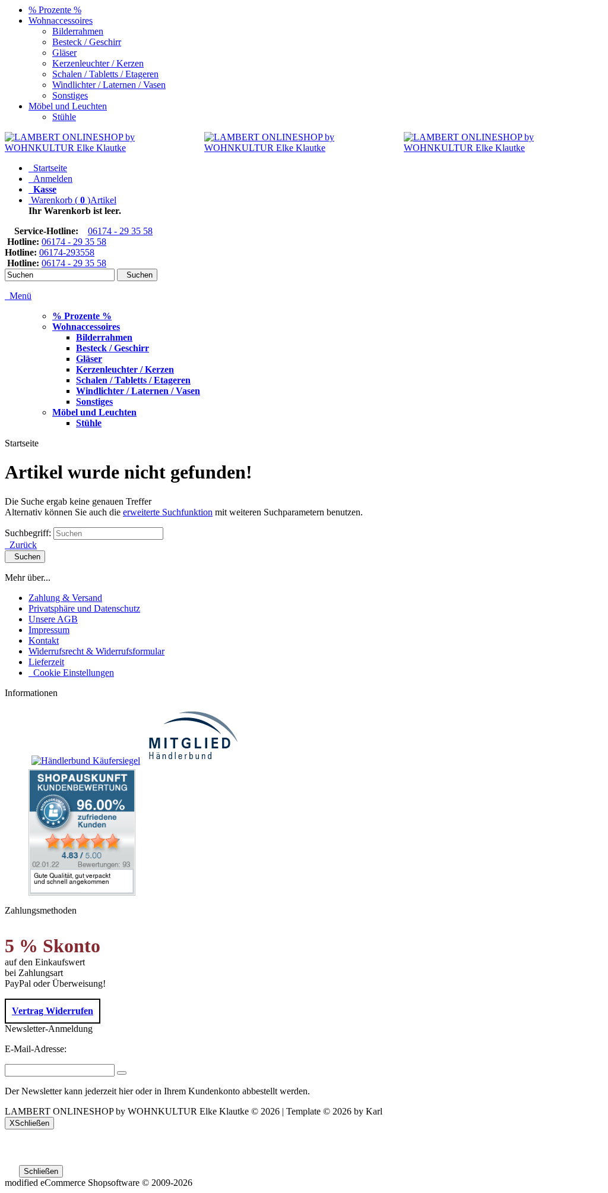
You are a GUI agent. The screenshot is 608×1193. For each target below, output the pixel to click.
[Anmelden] (121, 1073)
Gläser (64, 53)
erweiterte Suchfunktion (168, 512)
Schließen (41, 1171)
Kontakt (43, 640)
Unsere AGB (53, 619)
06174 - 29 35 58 (120, 231)
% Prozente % (54, 10)
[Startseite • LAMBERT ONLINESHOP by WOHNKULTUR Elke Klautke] (104, 148)
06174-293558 (66, 252)
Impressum (48, 630)
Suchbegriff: (28, 533)
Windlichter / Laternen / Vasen (109, 85)
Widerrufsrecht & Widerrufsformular (96, 651)
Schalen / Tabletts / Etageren (105, 74)
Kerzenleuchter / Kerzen (98, 63)
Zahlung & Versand (65, 598)
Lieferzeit (46, 662)
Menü (20, 296)
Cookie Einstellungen (71, 673)
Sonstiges (70, 95)
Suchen (137, 274)
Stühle (64, 117)
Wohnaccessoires (60, 20)
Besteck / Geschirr (86, 42)
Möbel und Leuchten (67, 106)
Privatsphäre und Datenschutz (84, 608)
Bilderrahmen (77, 31)
